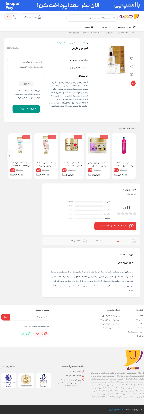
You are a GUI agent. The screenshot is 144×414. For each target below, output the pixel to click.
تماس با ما (139, 319)
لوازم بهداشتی (121, 32)
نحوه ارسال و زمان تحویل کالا (110, 323)
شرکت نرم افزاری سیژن (117, 409)
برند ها (104, 27)
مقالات (87, 27)
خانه (132, 32)
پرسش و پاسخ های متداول (111, 315)
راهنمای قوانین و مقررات (111, 328)
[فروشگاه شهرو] (129, 16)
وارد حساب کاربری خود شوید (113, 226)
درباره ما (140, 336)
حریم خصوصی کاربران (135, 332)
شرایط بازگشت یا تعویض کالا (110, 319)
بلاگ (141, 323)
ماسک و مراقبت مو (89, 32)
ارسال (5, 317)
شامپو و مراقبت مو (106, 32)
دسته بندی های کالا (125, 27)
